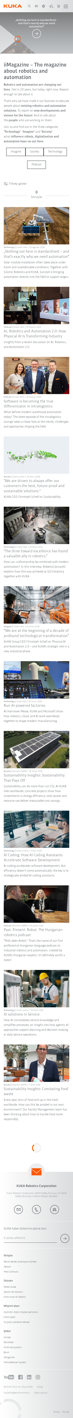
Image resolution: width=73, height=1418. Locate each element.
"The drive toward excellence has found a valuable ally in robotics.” (36, 553)
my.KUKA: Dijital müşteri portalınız (21, 1312)
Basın (6, 1352)
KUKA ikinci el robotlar (15, 1297)
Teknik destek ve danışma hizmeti (20, 1261)
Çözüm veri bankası (13, 1292)
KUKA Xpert (9, 1317)
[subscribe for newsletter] (64, 1238)
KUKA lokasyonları (13, 1347)
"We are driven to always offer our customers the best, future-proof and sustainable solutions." (34, 486)
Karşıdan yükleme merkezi (17, 1322)
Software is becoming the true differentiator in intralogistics (28, 404)
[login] (51, 6)
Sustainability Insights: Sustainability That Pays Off (34, 778)
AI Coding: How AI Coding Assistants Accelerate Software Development (33, 857)
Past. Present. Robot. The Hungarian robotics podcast (33, 932)
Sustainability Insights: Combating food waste (36, 1091)
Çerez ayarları (41, 1393)
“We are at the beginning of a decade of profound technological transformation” (36, 633)
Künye (40, 1387)
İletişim (7, 1266)
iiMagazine (9, 1357)
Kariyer (7, 1337)
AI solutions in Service (22, 1014)
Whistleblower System (15, 1362)
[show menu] (65, 6)
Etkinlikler (9, 1342)
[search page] (29, 6)
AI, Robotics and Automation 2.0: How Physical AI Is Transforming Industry (35, 333)
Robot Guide (10, 1287)
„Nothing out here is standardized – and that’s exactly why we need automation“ (36, 254)
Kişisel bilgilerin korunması (17, 1393)
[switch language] (43, 6)
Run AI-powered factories (24, 706)
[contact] (36, 6)
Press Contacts (11, 1271)
